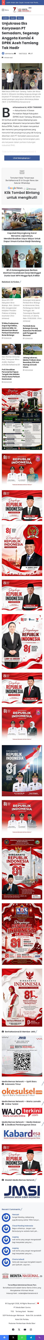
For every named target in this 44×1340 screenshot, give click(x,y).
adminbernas (9, 53)
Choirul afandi (18, 1259)
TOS (12, 1311)
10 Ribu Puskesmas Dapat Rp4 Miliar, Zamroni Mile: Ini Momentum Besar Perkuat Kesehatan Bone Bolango (10, 329)
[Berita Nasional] (22, 10)
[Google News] (15, 189)
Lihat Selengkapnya (21, 158)
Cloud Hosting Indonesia (22, 1226)
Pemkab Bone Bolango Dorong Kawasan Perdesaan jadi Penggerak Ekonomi (32, 331)
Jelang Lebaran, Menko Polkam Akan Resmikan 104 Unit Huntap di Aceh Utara (32, 362)
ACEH (5, 18)
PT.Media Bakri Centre (22, 1307)
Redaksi (30, 1311)
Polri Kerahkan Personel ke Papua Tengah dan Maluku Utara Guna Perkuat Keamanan (11, 374)
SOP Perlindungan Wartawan (13, 1315)
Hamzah (15, 1214)
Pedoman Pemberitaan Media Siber (22, 1323)
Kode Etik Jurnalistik (33, 1315)
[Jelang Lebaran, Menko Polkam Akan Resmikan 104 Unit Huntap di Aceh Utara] (32, 349)
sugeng (15, 1237)
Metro (20, 18)
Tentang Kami (21, 1311)
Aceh (13, 18)
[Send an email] (15, 53)
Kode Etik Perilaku (22, 1319)
